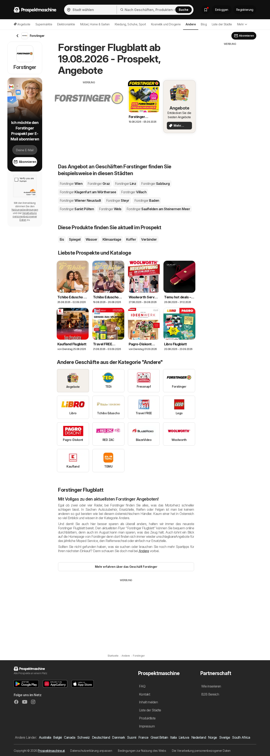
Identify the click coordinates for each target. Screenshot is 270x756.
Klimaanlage (112, 239)
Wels (110, 209)
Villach (133, 192)
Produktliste (147, 718)
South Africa (241, 737)
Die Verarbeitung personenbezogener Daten (201, 750)
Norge (212, 737)
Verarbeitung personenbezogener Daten (25, 216)
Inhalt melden (148, 702)
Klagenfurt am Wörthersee (88, 192)
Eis (62, 239)
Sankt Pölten (77, 209)
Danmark (118, 737)
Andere (144, 551)
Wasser (91, 239)
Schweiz (83, 737)
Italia (173, 737)
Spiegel (74, 239)
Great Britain (159, 737)
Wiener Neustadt (80, 200)
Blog (204, 24)
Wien (71, 183)
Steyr (117, 200)
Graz (99, 183)
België (57, 737)
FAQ (142, 686)
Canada (69, 737)
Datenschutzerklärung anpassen (91, 750)
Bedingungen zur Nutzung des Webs (142, 750)
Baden (146, 200)
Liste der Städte (222, 24)
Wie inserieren (211, 686)
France (143, 737)
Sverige (224, 737)
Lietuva (184, 737)
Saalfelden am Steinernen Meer (158, 209)
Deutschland (101, 737)
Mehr (240, 24)
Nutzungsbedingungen (25, 209)
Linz (125, 183)
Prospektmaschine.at (51, 750)
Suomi (131, 737)
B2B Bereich (210, 694)
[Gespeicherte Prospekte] (205, 9)
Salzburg (155, 183)
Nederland (198, 737)
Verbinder (149, 239)
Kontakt (144, 694)
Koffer (131, 239)
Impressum (147, 726)
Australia (45, 737)
